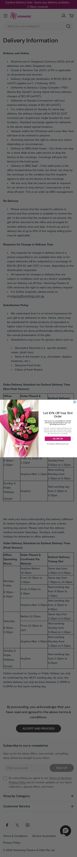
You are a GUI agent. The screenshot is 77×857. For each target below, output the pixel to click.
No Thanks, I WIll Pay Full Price (58, 444)
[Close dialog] (74, 402)
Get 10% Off (58, 439)
